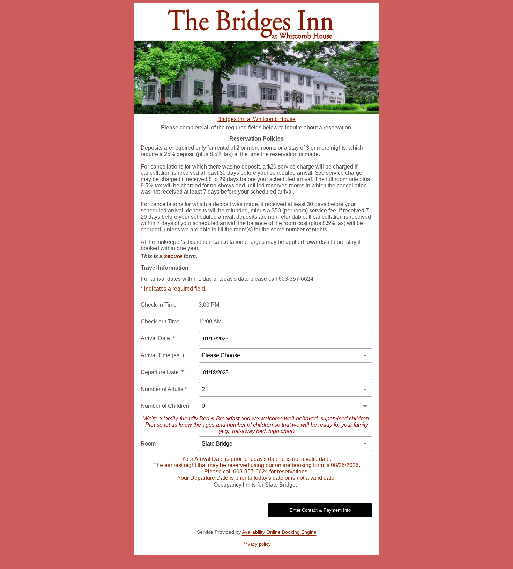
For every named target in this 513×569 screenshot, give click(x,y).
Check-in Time (159, 305)
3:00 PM (209, 305)
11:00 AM (210, 321)
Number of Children (165, 406)
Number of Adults (164, 389)
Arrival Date (158, 338)
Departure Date (162, 372)
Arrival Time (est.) (162, 355)
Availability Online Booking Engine (279, 532)
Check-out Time (160, 321)
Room (150, 444)
